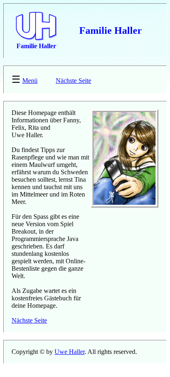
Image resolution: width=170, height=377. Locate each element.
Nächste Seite (73, 80)
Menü (30, 80)
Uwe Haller (69, 351)
